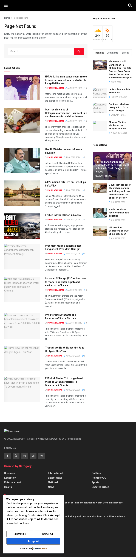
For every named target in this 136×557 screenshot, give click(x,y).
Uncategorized (100, 487)
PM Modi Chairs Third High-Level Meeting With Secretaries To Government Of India (64, 382)
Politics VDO (99, 477)
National (53, 482)
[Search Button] (130, 5)
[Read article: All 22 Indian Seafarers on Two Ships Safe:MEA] (22, 193)
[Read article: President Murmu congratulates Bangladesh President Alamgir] (22, 256)
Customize (20, 534)
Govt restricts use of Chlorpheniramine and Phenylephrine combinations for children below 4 (66, 113)
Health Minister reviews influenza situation (119, 212)
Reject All (47, 534)
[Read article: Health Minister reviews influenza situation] (22, 160)
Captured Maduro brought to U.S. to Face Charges (119, 107)
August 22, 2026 (74, 88)
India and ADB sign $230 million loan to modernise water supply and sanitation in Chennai (65, 282)
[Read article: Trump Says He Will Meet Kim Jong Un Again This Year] (22, 358)
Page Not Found (20, 18)
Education (10, 477)
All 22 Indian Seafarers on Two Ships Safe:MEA (119, 230)
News (51, 487)
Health (8, 487)
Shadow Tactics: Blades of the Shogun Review (118, 125)
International (55, 473)
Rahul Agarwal (54, 157)
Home (7, 18)
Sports (96, 482)
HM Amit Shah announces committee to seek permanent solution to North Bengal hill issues (66, 80)
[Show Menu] (6, 5)
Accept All (33, 541)
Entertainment (12, 482)
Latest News (55, 477)
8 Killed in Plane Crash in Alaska (63, 215)
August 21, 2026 (74, 290)
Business (9, 473)
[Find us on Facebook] (7, 456)
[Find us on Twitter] (16, 456)
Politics (96, 473)
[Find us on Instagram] (24, 456)
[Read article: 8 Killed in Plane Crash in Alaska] (22, 226)
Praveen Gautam (55, 88)
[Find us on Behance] (33, 456)
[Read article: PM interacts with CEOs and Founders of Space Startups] (22, 326)
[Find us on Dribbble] (41, 456)
